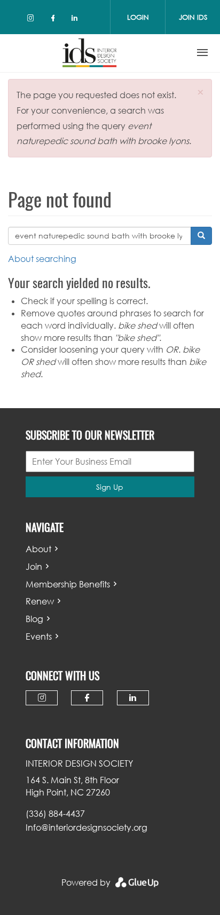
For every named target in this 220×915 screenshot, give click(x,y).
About (38, 549)
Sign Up (109, 486)
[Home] (89, 52)
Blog (34, 619)
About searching (42, 258)
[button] (200, 92)
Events (39, 636)
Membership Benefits (68, 584)
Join (34, 566)
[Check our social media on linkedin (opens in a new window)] (77, 19)
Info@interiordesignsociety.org (86, 827)
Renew (40, 601)
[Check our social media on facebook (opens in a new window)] (55, 19)
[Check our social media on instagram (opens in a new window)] (33, 19)
